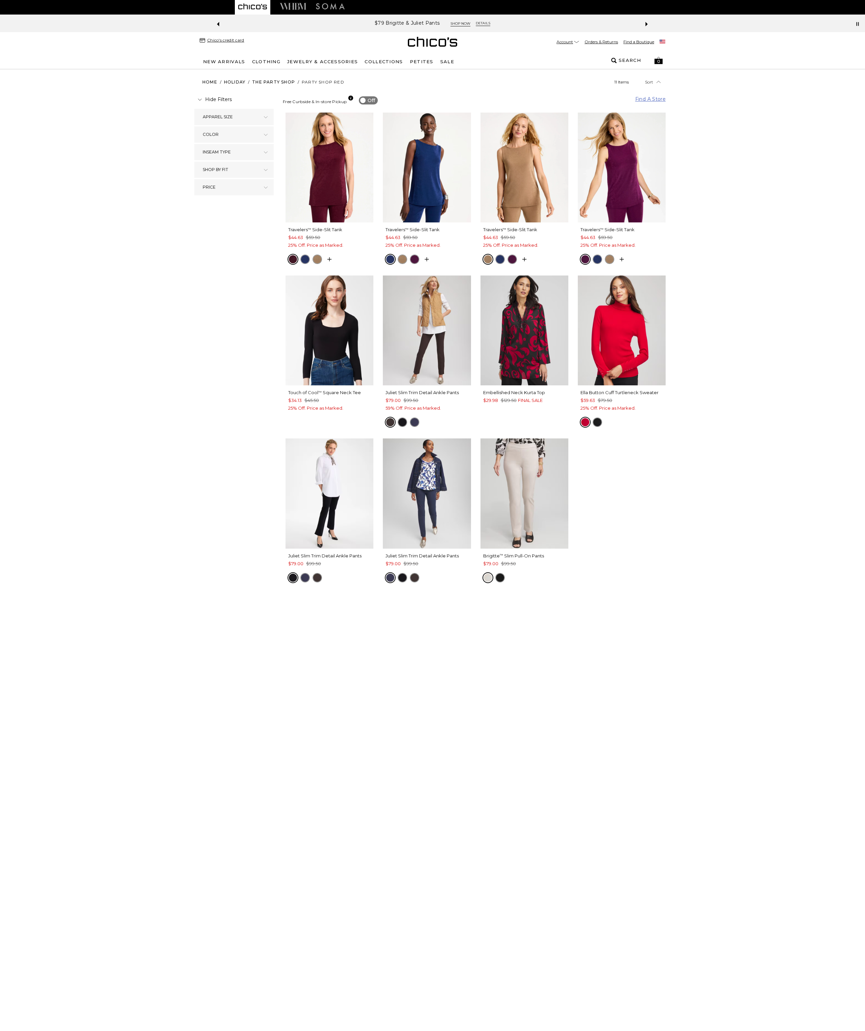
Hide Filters (218, 99)
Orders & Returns (601, 41)
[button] (658, 60)
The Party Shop (273, 82)
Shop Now (486, 23)
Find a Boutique (638, 41)
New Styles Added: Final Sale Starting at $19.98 (407, 23)
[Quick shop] (329, 259)
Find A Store (650, 99)
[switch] (368, 100)
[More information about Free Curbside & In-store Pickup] (351, 98)
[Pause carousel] (858, 24)
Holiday (234, 82)
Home (209, 82)
